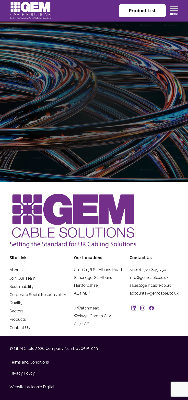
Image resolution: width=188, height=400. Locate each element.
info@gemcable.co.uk (148, 277)
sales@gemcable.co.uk (150, 285)
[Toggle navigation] (174, 8)
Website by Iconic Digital (32, 387)
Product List (142, 10)
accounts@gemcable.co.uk (153, 293)
